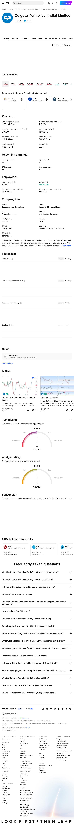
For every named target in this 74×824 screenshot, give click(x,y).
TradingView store (25, 790)
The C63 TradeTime (26, 794)
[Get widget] (57, 45)
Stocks (4, 745)
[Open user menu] (57, 3)
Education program (62, 760)
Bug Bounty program (26, 813)
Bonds (4, 749)
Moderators (42, 749)
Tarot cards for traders (27, 792)
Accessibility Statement (27, 809)
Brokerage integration (63, 755)
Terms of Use (24, 800)
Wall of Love (43, 741)
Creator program (44, 745)
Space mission (24, 776)
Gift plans (23, 745)
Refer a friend (43, 743)
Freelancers (42, 770)
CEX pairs (5, 753)
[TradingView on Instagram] (54, 708)
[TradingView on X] (43, 708)
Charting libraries (61, 741)
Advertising (60, 753)
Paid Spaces (43, 772)
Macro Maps (6, 792)
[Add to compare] (21, 99)
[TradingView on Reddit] (70, 708)
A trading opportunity (49, 398)
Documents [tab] (25, 38)
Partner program (61, 757)
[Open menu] (3, 3)
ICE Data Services (24, 718)
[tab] (61, 258)
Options (4, 790)
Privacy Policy (24, 805)
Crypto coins (6, 751)
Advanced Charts (61, 745)
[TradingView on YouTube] (51, 708)
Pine (3, 757)
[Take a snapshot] (53, 45)
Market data (24, 743)
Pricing (22, 741)
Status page (24, 815)
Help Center (24, 780)
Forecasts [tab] (63, 38)
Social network (43, 739)
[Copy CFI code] (10, 236)
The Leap (23, 757)
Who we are (23, 774)
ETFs (3, 747)
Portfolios (5, 786)
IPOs (3, 780)
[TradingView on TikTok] (66, 708)
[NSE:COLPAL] (4, 394)
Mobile (4, 800)
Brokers (22, 753)
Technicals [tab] (53, 38)
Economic (5, 774)
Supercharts (6, 739)
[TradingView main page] (7, 3)
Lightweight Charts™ (62, 743)
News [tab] (34, 38)
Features (22, 739)
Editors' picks (43, 760)
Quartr (28, 727)
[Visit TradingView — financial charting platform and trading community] (10, 74)
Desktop (4, 803)
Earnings (4, 776)
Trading (41, 755)
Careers (22, 782)
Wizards (41, 768)
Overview (23, 751)
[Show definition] (18, 122)
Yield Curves (6, 788)
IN (52, 3)
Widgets (59, 739)
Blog (21, 778)
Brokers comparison (26, 755)
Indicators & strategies (46, 766)
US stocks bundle (25, 768)
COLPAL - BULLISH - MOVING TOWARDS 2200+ (18, 399)
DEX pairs (5, 755)
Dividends (5, 778)
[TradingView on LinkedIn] (58, 708)
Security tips (24, 811)
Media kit (23, 784)
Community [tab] (42, 38)
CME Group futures (26, 763)
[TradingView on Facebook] (47, 708)
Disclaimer (23, 803)
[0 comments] (28, 410)
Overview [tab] (5, 38)
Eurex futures (24, 766)
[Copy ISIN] (57, 228)
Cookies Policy (24, 807)
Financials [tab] (14, 38)
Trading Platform (61, 747)
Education (42, 757)
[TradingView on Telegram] (62, 708)
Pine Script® (6, 794)
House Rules (43, 747)
